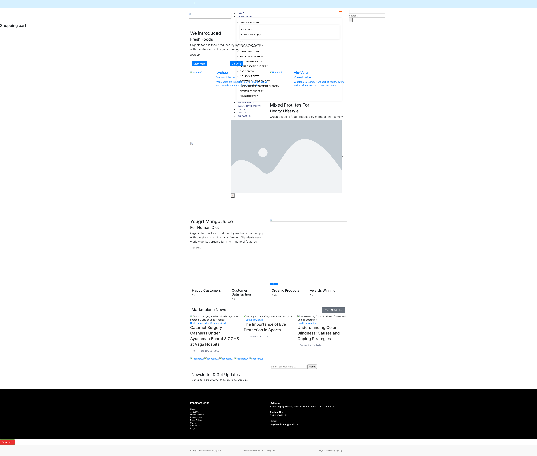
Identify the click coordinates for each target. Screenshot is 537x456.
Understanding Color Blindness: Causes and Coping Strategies (318, 333)
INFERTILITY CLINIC (250, 51)
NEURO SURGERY (249, 76)
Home (241, 13)
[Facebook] (330, 3)
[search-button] (351, 20)
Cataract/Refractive (249, 106)
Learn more (199, 63)
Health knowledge (199, 323)
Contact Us (244, 116)
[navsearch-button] (350, 11)
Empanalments (246, 103)
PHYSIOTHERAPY (249, 96)
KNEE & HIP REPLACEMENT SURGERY (259, 86)
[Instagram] (345, 3)
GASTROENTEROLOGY (252, 61)
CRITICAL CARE (248, 46)
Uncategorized (218, 323)
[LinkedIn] (340, 3)
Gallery (242, 109)
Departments (245, 16)
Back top (6, 442)
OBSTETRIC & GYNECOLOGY (255, 81)
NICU (242, 41)
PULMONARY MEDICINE (252, 56)
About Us (243, 113)
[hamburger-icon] (340, 11)
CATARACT (249, 29)
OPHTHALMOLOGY (249, 22)
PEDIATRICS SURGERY (251, 91)
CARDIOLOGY (247, 71)
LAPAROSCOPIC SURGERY (254, 66)
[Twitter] (335, 3)
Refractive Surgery (252, 34)
